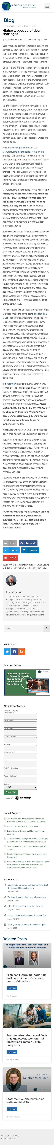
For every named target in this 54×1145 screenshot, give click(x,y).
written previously (20, 147)
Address (7, 744)
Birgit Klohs (12, 565)
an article (17, 167)
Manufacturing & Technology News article (23, 151)
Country (7, 784)
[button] (47, 6)
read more (12, 988)
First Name (8, 720)
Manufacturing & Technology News (26, 568)
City (5, 760)
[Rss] (21, 651)
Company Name (10, 736)
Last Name (8, 728)
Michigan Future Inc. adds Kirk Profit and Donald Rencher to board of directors (26, 978)
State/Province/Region (12, 768)
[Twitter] (7, 651)
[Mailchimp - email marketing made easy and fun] (18, 800)
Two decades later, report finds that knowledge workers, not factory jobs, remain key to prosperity (27, 1040)
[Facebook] (14, 651)
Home (6, 26)
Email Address (9, 713)
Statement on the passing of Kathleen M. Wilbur (25, 1100)
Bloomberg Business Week (30, 565)
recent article (13, 383)
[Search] (47, 628)
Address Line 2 (9, 752)
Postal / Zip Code (10, 776)
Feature (43, 39)
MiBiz (45, 568)
